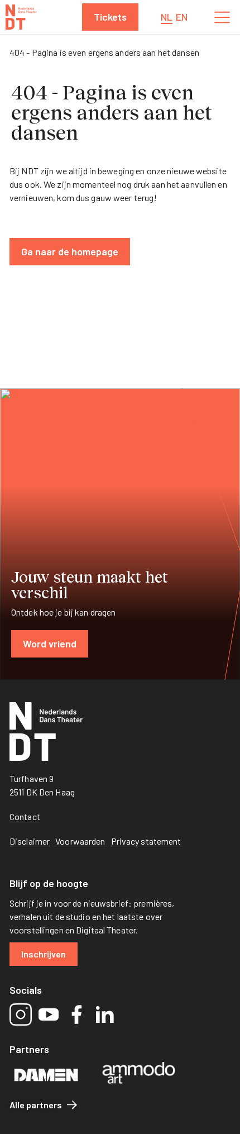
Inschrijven (43, 954)
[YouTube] (48, 1014)
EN (182, 17)
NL (166, 17)
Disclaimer (29, 841)
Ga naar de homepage (69, 251)
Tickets (110, 17)
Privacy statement (146, 841)
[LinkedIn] (104, 1014)
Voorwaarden (80, 841)
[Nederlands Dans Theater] (21, 17)
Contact (24, 816)
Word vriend (49, 643)
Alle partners (35, 1104)
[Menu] (222, 17)
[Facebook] (76, 1014)
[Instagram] (20, 1014)
